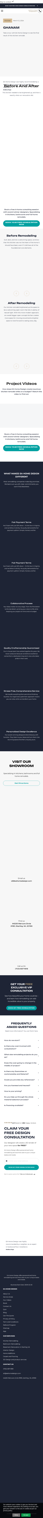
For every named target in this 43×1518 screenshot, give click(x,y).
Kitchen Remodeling (10, 1341)
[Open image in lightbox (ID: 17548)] (30, 343)
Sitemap (6, 1328)
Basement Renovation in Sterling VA (16, 1347)
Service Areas (8, 1297)
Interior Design (8, 1350)
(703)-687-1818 (8, 1369)
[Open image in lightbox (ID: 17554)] (13, 343)
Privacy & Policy (9, 1319)
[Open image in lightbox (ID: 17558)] (34, 270)
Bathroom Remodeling (11, 1344)
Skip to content (6, 2)
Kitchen (8, 21)
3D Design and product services (15, 1359)
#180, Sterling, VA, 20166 (21, 926)
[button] (21, 1040)
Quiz (4, 1309)
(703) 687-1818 (21, 969)
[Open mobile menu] (2, 11)
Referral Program (9, 1325)
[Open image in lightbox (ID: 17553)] (17, 343)
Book (5, 1303)
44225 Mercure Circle (21, 923)
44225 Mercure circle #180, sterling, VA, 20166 (19, 1378)
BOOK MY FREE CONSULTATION (21, 1008)
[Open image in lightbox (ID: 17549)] (9, 343)
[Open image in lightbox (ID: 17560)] (9, 270)
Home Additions (9, 1353)
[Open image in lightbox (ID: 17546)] (38, 343)
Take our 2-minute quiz (26, 1174)
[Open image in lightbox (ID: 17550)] (5, 343)
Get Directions (21, 783)
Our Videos (7, 1300)
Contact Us (7, 1306)
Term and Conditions (10, 1322)
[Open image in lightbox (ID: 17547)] (34, 343)
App (4, 1331)
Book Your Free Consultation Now (21, 223)
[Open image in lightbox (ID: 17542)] (26, 343)
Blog (5, 1312)
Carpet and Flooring (10, 1356)
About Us (6, 1294)
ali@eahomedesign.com (21, 881)
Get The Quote (8, 1316)
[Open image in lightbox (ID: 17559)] (21, 270)
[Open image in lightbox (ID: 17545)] (21, 343)
